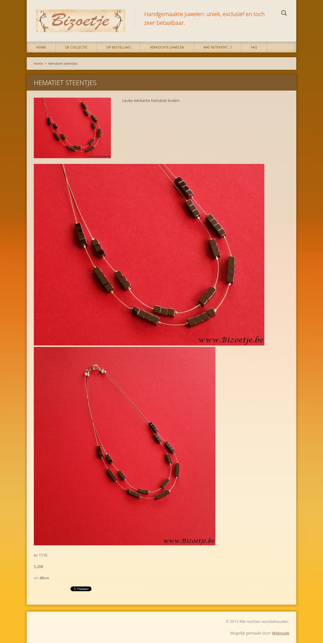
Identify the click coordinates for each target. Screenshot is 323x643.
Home (41, 47)
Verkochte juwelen (167, 47)
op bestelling (118, 47)
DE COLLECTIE (76, 47)
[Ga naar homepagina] (81, 16)
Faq (254, 47)
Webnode (280, 633)
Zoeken (284, 13)
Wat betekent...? (217, 47)
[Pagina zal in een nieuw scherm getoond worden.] (72, 128)
